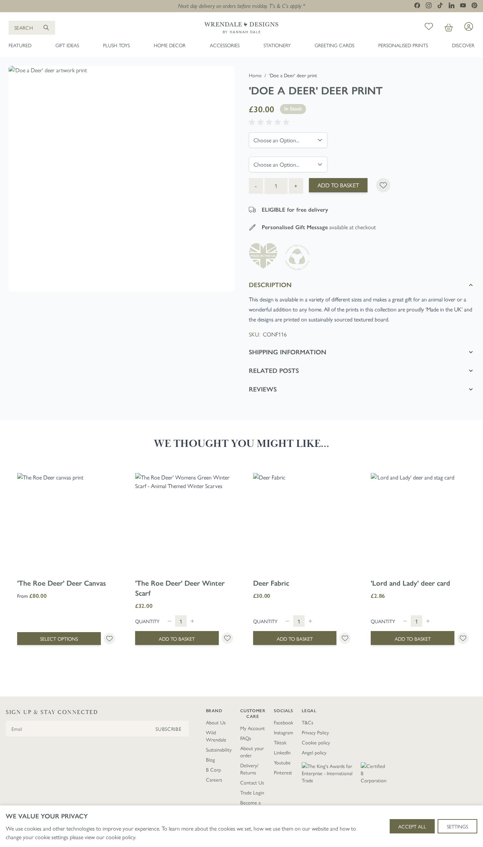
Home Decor (170, 45)
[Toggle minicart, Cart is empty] (448, 27)
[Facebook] (417, 5)
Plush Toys (116, 45)
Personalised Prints (403, 45)
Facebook (283, 722)
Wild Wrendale (216, 736)
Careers (214, 779)
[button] (270, 122)
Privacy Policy (315, 732)
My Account (252, 728)
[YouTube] (463, 5)
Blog (210, 759)
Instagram (283, 732)
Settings (457, 826)
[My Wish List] (428, 27)
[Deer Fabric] (302, 522)
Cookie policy (316, 742)
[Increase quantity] (192, 621)
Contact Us (252, 782)
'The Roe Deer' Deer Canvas (61, 583)
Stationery (277, 45)
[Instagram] (429, 5)
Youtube (282, 762)
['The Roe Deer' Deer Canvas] (66, 522)
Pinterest (283, 772)
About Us (216, 722)
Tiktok (280, 742)
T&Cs (307, 722)
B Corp (213, 769)
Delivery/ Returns (249, 769)
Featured (20, 45)
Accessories (225, 45)
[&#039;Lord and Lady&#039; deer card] (420, 522)
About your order (252, 751)
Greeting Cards (334, 45)
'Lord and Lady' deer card (410, 583)
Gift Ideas (67, 45)
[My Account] (468, 26)
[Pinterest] (474, 5)
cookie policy (120, 837)
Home (255, 75)
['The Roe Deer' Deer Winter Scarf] (184, 522)
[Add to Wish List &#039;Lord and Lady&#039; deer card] (463, 638)
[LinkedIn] (451, 5)
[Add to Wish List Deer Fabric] (345, 638)
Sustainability (219, 749)
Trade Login (252, 792)
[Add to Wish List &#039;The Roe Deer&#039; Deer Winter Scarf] (227, 638)
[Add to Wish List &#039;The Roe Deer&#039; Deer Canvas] (109, 638)
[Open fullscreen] (122, 179)
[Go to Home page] (241, 27)
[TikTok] (440, 5)
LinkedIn (282, 752)
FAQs (245, 738)
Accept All (412, 826)
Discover (463, 45)
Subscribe (168, 728)
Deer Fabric (271, 583)
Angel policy (314, 752)
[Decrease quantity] (169, 621)
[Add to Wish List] (383, 185)
